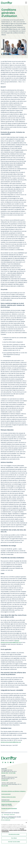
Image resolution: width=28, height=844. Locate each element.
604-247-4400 (4, 785)
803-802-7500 (4, 773)
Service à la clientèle (6, 804)
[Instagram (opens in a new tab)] (13, 762)
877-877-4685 (12, 773)
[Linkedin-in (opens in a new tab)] (5, 762)
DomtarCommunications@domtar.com (10, 801)
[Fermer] (26, 822)
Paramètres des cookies (14, 834)
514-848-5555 (4, 780)
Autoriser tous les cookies (14, 841)
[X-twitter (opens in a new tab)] (8, 762)
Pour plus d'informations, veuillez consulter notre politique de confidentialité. (13, 830)
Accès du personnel (5, 794)
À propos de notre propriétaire (9, 808)
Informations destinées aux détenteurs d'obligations (13, 791)
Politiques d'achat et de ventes (8, 797)
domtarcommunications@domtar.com (11, 742)
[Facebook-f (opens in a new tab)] (2, 762)
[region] (14, 832)
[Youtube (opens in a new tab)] (10, 762)
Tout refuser (14, 838)
